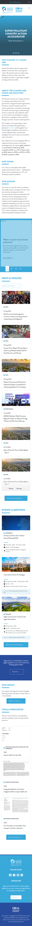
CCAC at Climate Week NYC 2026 (17, 637)
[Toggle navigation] (29, 7)
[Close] (29, 2)
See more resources (14, 837)
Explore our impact (14, 701)
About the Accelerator (15, 41)
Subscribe (15, 672)
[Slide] (13, 53)
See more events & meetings (14, 645)
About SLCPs (7, 258)
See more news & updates (14, 498)
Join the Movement (15, 2)
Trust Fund (11, 128)
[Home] (7, 10)
